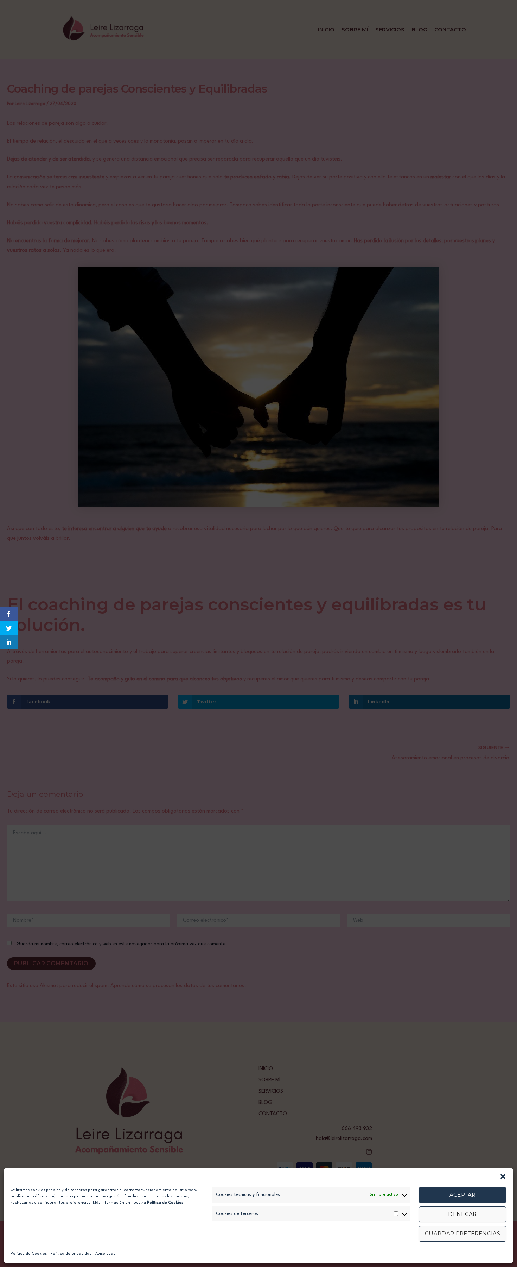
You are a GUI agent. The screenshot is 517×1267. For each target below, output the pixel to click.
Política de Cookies (29, 1254)
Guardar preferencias (462, 1233)
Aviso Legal (106, 1254)
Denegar (462, 1214)
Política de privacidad (71, 1254)
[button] (502, 1176)
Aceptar (462, 1194)
